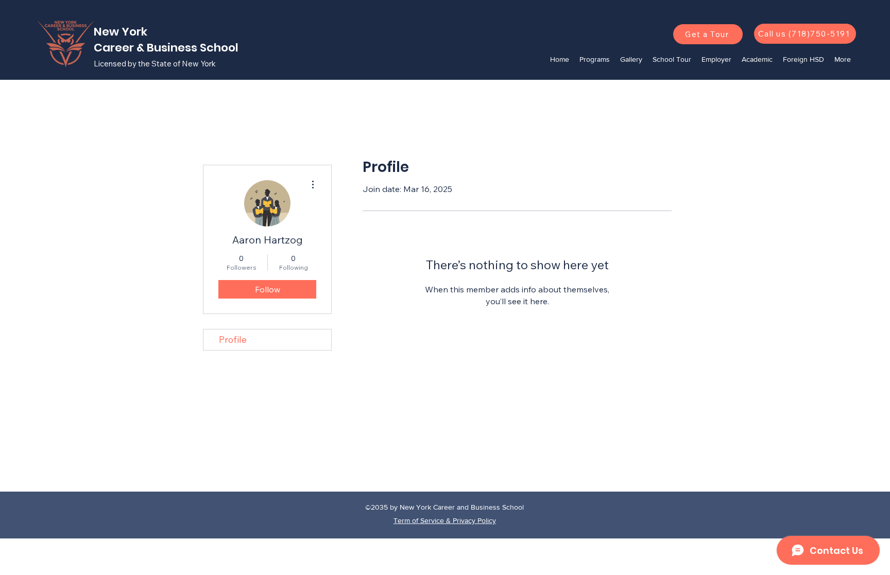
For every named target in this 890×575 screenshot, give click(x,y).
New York (122, 32)
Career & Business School (167, 48)
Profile (233, 339)
